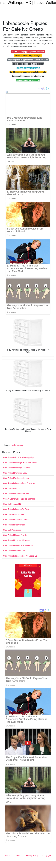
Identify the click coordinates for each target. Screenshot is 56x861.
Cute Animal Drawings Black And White (20, 462)
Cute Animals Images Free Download (19, 483)
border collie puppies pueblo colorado (28, 51)
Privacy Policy (32, 855)
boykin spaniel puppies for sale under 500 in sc (28, 59)
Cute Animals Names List (14, 550)
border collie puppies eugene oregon (28, 63)
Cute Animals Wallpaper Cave (16, 493)
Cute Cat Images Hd (12, 504)
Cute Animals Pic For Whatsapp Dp (18, 457)
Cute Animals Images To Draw (16, 509)
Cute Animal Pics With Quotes (16, 519)
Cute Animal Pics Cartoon (14, 524)
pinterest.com (17, 445)
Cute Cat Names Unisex (13, 514)
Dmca (7, 855)
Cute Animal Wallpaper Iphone (16, 478)
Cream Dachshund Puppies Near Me (19, 498)
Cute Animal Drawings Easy (15, 472)
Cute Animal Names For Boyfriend (18, 545)
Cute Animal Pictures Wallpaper (16, 540)
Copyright (47, 855)
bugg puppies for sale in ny (28, 80)
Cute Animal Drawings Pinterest (16, 467)
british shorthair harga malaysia (28, 55)
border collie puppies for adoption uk (28, 76)
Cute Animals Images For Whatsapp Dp (20, 555)
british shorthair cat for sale (28, 68)
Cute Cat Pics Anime (12, 529)
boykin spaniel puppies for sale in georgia (28, 72)
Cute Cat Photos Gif (11, 488)
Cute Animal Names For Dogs (16, 535)
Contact (18, 855)
